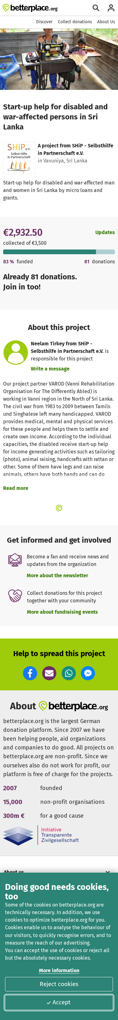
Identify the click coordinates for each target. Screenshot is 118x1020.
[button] (30, 673)
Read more (15, 488)
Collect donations (75, 22)
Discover (44, 22)
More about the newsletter (57, 576)
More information (59, 970)
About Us (106, 22)
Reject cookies (59, 984)
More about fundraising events (62, 612)
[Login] (111, 8)
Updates (105, 232)
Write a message (50, 369)
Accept (61, 1002)
